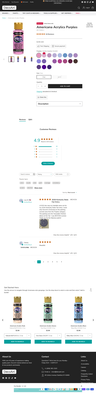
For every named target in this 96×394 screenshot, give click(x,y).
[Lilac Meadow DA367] (49, 55)
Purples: (47, 51)
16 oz (59, 77)
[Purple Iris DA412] (44, 67)
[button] (86, 8)
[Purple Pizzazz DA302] (54, 61)
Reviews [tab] (22, 119)
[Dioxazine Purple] (49, 67)
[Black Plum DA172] (75, 61)
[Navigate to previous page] (34, 261)
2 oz (44, 77)
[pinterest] (85, 2)
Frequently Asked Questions (87, 375)
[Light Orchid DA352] (44, 55)
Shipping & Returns (87, 383)
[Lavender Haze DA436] (39, 61)
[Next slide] (93, 320)
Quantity (39, 82)
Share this (43, 97)
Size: (40, 73)
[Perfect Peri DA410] (65, 55)
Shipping (39, 92)
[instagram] (87, 2)
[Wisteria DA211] (60, 55)
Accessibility (85, 364)
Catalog (83, 371)
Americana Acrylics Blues (78, 326)
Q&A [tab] (30, 119)
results (28, 183)
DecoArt (16, 389)
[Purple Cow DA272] (70, 55)
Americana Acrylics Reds (17, 326)
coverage (47, 183)
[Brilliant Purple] (49, 61)
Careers (83, 367)
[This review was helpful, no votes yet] (71, 235)
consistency (56, 183)
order (34, 183)
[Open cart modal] (92, 8)
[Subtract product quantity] (38, 86)
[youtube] (93, 2)
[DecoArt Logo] (9, 8)
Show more (38, 188)
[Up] (4, 59)
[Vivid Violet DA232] (60, 61)
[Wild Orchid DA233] (75, 55)
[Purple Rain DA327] (39, 67)
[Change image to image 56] (25, 59)
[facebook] (82, 2)
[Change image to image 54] (11, 59)
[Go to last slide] (3, 320)
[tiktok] (90, 2)
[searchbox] (25, 174)
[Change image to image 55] (18, 59)
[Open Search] (79, 8)
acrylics (22, 188)
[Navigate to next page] (61, 261)
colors (22, 183)
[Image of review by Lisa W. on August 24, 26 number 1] (44, 223)
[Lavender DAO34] (44, 61)
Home (4, 18)
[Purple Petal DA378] (54, 55)
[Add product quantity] (45, 86)
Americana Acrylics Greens (48, 326)
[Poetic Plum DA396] (70, 61)
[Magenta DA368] (65, 61)
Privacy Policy (85, 380)
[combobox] (45, 174)
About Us (84, 361)
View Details (57, 3)
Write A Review (48, 163)
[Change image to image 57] (31, 59)
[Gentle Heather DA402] (39, 55)
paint (40, 183)
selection (30, 188)
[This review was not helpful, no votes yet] (74, 235)
